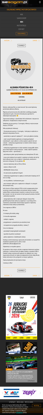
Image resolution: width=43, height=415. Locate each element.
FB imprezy (21, 46)
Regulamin (29, 402)
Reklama (20, 402)
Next (35, 362)
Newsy (9, 369)
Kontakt (12, 402)
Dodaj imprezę (22, 34)
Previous (8, 362)
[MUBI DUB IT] (30, 393)
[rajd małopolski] (13, 393)
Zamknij (35, 40)
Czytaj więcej (31, 381)
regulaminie (19, 412)
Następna (7, 40)
